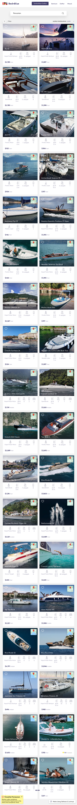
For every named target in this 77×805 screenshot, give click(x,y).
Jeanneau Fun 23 (11, 221)
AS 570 (7, 135)
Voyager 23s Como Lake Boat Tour (54, 351)
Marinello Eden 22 (11, 566)
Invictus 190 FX (10, 480)
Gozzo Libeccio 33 (12, 782)
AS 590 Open (46, 92)
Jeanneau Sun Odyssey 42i (15, 696)
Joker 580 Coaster (12, 264)
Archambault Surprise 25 (50, 178)
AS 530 (7, 178)
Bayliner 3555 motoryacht (15, 394)
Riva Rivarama (47, 653)
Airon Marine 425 (47, 610)
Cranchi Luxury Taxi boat (50, 566)
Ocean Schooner (11, 739)
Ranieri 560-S (46, 135)
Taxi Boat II (45, 437)
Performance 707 (47, 523)
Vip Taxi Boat (10, 610)
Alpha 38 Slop (46, 49)
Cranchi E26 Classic (12, 437)
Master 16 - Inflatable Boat (51, 739)
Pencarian (17, 13)
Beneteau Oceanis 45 (49, 696)
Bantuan (54, 4)
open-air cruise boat (12, 92)
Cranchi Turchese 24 (12, 351)
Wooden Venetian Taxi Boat (52, 264)
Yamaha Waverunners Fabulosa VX (54, 782)
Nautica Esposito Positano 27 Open (55, 221)
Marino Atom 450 (48, 307)
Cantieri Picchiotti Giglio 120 (15, 523)
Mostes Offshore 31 (12, 307)
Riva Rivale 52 (46, 480)
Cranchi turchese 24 (49, 394)
